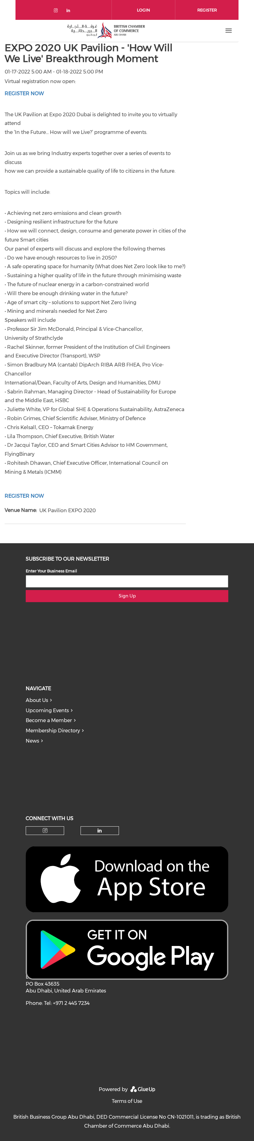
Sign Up (127, 596)
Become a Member (49, 720)
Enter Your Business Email (51, 570)
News (32, 741)
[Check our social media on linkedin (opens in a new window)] (70, 12)
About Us (37, 700)
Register (207, 9)
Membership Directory (53, 731)
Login (143, 9)
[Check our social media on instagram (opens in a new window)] (57, 12)
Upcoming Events (47, 710)
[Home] (105, 31)
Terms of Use (127, 1101)
